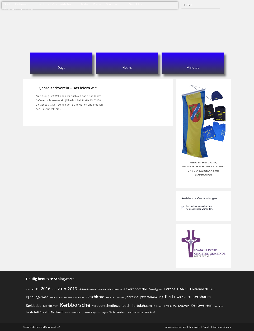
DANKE (183, 289)
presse (86, 312)
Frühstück (79, 297)
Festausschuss (56, 297)
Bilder (84, 4)
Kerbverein (21, 4)
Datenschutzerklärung (175, 326)
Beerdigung (155, 289)
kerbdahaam (142, 305)
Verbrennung (135, 312)
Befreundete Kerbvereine (19, 9)
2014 (28, 289)
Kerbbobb (33, 305)
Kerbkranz (157, 306)
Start (7, 4)
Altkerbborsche (135, 289)
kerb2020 (183, 297)
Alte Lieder (117, 289)
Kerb (170, 296)
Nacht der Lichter (72, 312)
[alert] (203, 207)
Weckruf (150, 312)
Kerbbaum (202, 296)
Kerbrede (183, 306)
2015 (35, 289)
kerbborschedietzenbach (111, 305)
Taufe (112, 312)
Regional (95, 312)
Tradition (121, 312)
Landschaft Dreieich (37, 312)
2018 (62, 288)
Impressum (194, 326)
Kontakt (206, 326)
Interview (120, 297)
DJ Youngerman (37, 297)
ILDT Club (110, 297)
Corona (170, 289)
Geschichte (135, 4)
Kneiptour (219, 306)
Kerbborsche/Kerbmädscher (54, 4)
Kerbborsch (50, 306)
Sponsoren (112, 4)
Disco (212, 289)
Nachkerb (57, 312)
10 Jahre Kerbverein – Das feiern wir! (66, 88)
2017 (54, 289)
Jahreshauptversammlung (144, 297)
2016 (45, 288)
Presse (97, 4)
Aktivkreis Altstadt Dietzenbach (95, 289)
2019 (72, 288)
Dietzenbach (199, 289)
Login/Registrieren (222, 326)
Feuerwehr (69, 297)
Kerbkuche (170, 306)
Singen (105, 312)
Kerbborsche (75, 304)
